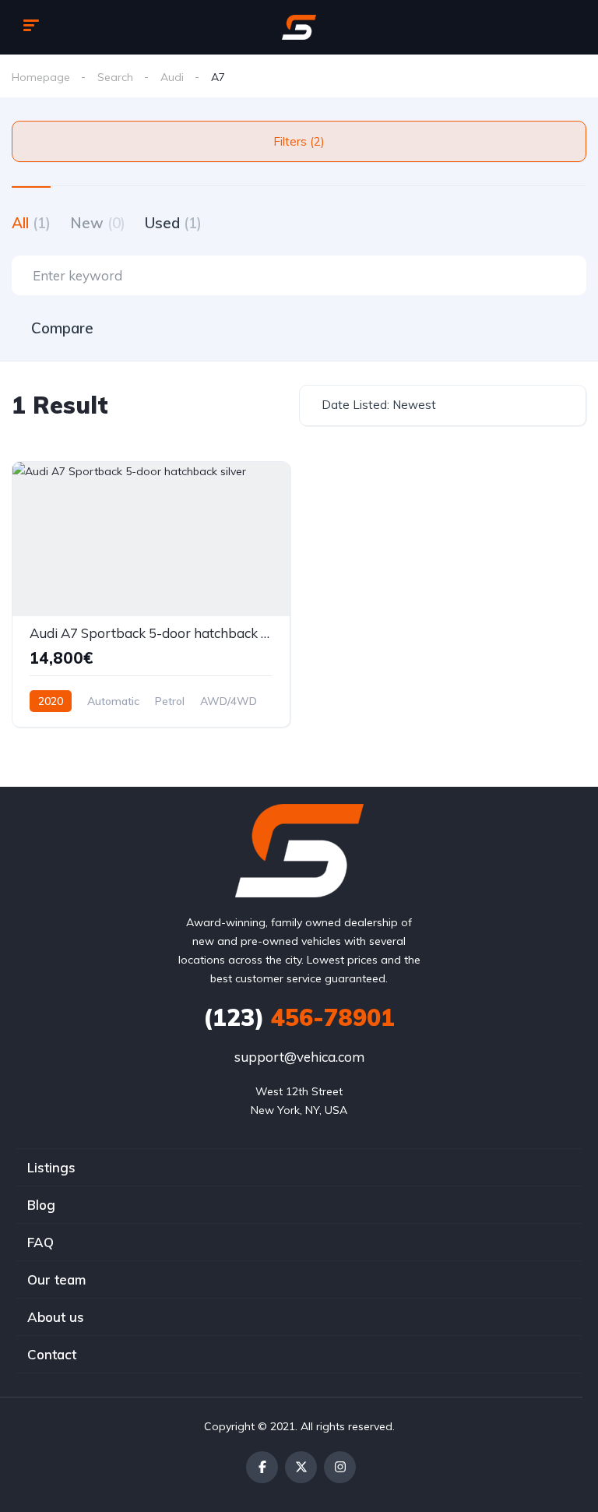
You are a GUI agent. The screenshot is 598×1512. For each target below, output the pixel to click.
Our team (56, 1279)
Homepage (41, 77)
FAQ (40, 1242)
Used (173, 222)
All (31, 222)
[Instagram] (340, 1467)
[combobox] (442, 405)
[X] (301, 1467)
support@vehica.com (299, 1057)
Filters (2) (299, 141)
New (97, 222)
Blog (41, 1205)
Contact (51, 1354)
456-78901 (299, 1017)
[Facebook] (262, 1467)
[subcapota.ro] (299, 27)
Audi (172, 77)
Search (115, 77)
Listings (51, 1167)
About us (55, 1317)
